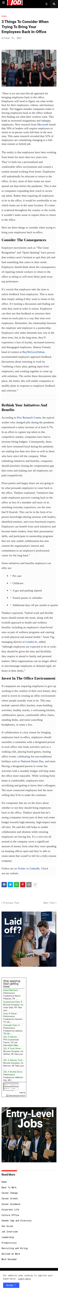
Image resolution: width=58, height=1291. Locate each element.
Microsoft (42, 124)
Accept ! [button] (11, 1285)
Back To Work (9, 1187)
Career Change (10, 1192)
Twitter (22, 868)
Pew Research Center (29, 417)
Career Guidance (11, 1204)
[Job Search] (15, 1095)
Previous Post (11, 902)
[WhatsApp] (16, 884)
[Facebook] (4, 884)
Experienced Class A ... (14, 1001)
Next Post (49, 902)
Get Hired (7, 1226)
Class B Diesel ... (11, 1013)
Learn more (24, 1278)
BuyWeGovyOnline (33, 352)
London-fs (31, 641)
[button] (3, 2)
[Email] (29, 884)
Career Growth (10, 1198)
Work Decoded (9, 1259)
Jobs (21, 1092)
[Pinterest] (22, 884)
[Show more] (35, 884)
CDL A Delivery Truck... (13, 1060)
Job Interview (10, 1231)
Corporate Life (10, 1209)
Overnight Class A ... (12, 1025)
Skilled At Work (11, 1253)
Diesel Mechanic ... (12, 990)
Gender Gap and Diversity (17, 1220)
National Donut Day (32, 761)
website (14, 873)
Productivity (9, 1242)
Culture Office (10, 1215)
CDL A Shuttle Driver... (13, 1071)
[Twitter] (10, 884)
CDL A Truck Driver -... (13, 1048)
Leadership (8, 1237)
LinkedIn (35, 868)
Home (4, 16)
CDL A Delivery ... (11, 1036)
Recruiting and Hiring (15, 1248)
